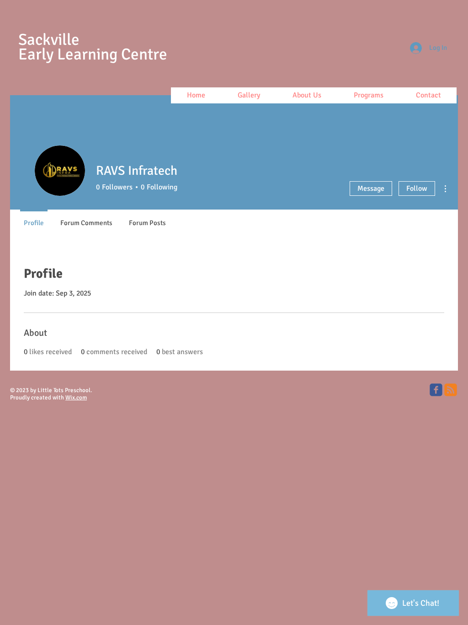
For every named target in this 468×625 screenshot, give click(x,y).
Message (370, 188)
